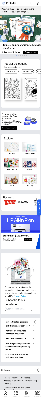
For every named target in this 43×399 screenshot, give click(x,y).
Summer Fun (27, 71)
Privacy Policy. (20, 296)
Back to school (11, 71)
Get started (28, 239)
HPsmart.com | (18, 381)
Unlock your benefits (9, 128)
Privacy (8, 383)
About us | (16, 378)
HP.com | (8, 378)
